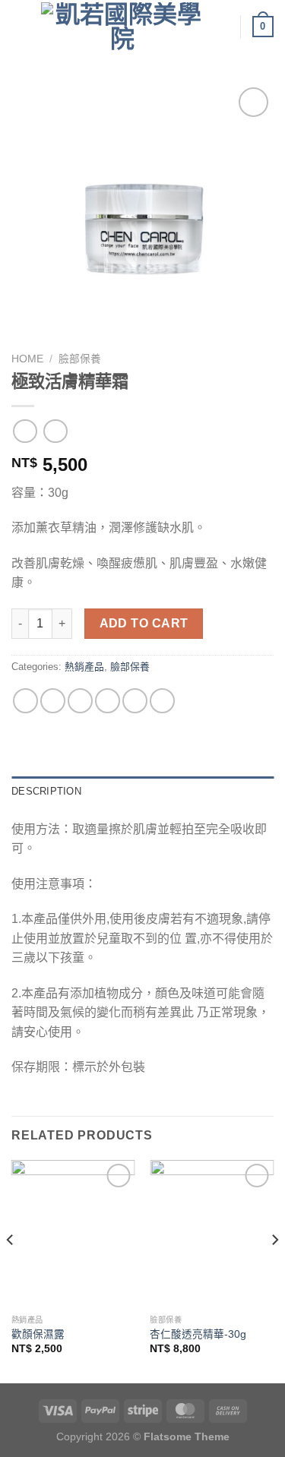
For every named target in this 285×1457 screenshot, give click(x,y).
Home (27, 359)
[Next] (274, 1270)
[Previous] (10, 1270)
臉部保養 (80, 359)
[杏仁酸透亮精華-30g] (212, 1234)
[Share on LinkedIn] (162, 700)
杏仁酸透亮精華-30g (198, 1334)
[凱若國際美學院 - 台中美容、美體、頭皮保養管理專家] (122, 26)
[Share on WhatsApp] (25, 700)
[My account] (222, 26)
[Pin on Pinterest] (134, 700)
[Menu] (20, 26)
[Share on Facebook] (52, 700)
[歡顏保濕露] (73, 1234)
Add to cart (144, 623)
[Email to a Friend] (107, 700)
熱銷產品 (84, 666)
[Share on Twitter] (80, 700)
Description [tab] (46, 791)
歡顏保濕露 (38, 1334)
